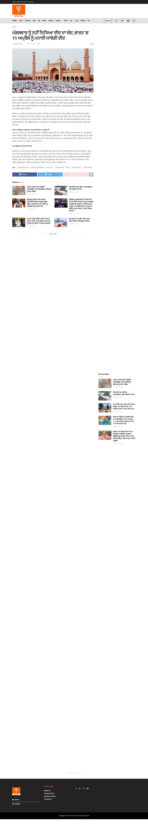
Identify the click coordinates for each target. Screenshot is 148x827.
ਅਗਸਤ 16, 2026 (32, 226)
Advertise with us (50, 796)
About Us (47, 790)
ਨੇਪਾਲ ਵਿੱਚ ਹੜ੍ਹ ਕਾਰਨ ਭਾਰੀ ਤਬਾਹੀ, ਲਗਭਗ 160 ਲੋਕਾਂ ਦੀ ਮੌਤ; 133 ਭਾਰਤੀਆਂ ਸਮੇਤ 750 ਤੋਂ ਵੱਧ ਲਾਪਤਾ (124, 406)
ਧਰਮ (76, 21)
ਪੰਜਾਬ (20, 21)
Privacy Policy (49, 793)
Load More (53, 234)
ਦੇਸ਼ (39, 21)
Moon (68, 167)
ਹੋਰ (89, 21)
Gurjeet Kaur (18, 44)
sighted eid (88, 167)
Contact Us (48, 799)
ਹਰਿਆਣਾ (27, 21)
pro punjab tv (76, 167)
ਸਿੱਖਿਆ (83, 21)
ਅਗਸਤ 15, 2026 (74, 224)
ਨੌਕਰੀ (65, 21)
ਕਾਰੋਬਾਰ (50, 21)
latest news (59, 167)
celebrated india (23, 167)
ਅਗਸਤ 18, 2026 (74, 213)
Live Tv (107, 21)
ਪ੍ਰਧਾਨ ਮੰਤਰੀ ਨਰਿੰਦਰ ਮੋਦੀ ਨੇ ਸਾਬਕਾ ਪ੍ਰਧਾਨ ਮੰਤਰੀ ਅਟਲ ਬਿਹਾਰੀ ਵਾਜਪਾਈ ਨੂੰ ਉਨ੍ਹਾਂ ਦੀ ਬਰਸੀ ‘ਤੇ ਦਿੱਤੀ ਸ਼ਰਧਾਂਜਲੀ (38, 221)
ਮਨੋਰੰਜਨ (58, 21)
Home (14, 21)
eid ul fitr (50, 167)
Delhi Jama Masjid (37, 167)
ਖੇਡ (71, 21)
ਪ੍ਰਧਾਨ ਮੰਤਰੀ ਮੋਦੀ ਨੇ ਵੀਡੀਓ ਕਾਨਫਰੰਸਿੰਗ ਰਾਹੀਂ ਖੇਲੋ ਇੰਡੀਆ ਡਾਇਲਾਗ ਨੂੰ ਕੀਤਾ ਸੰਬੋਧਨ (39, 189)
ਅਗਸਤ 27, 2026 (32, 194)
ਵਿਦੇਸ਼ (44, 21)
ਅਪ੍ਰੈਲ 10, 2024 (31, 44)
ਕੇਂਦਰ (34, 21)
